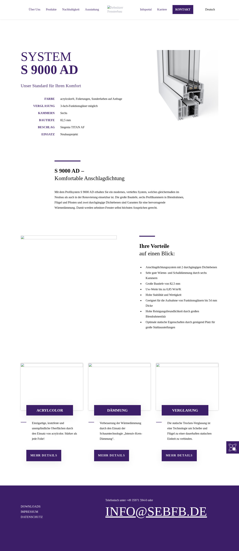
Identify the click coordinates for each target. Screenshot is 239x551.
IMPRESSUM (29, 511)
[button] (211, 9)
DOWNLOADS (31, 506)
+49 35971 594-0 (136, 500)
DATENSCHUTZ (32, 517)
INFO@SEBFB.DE (156, 511)
